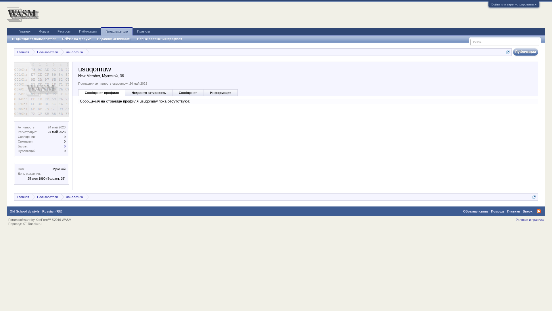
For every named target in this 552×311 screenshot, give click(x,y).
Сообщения (188, 92)
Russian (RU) (52, 211)
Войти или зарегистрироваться (513, 4)
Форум (44, 31)
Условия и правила (530, 219)
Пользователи (117, 31)
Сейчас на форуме (76, 39)
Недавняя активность (149, 92)
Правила (143, 31)
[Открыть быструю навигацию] (508, 52)
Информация (220, 92)
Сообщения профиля (102, 92)
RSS (539, 211)
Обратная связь (475, 211)
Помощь (497, 211)
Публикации (88, 31)
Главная (24, 31)
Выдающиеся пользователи (34, 39)
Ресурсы (63, 31)
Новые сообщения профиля (159, 39)
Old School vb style (24, 211)
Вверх (527, 211)
